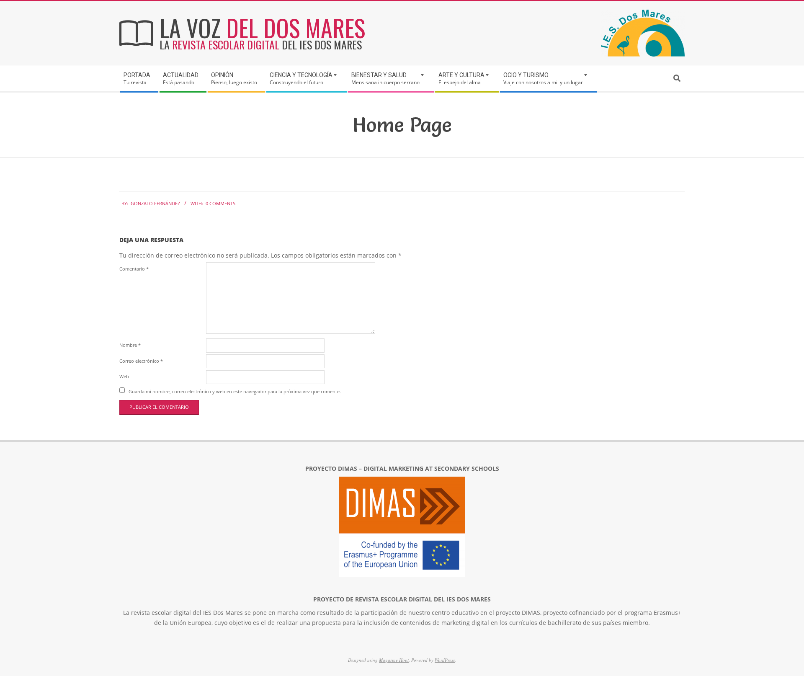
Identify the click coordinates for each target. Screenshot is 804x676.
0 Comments (220, 203)
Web (124, 376)
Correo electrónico (141, 361)
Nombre (130, 345)
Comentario (134, 269)
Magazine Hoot (394, 660)
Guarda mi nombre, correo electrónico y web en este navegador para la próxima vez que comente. (235, 391)
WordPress (445, 660)
